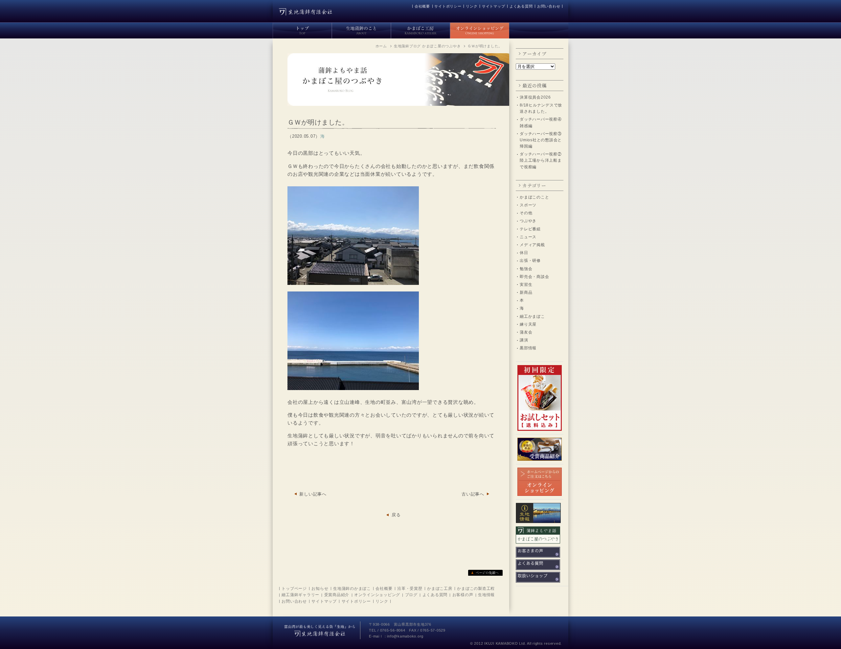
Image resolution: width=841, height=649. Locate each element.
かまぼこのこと (534, 197)
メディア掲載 (532, 245)
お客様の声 (462, 594)
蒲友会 (526, 332)
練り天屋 (528, 324)
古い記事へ (473, 494)
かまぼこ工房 (439, 588)
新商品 (526, 292)
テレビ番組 (530, 229)
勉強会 (526, 269)
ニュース (528, 237)
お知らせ (319, 588)
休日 (524, 252)
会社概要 (422, 6)
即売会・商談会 (534, 276)
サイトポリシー (447, 6)
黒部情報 (528, 348)
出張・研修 (530, 260)
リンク (471, 6)
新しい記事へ (313, 494)
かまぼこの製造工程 (476, 588)
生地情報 (486, 594)
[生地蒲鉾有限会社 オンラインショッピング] (479, 29)
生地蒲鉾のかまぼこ (352, 588)
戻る (396, 514)
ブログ (411, 594)
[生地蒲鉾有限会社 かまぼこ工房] (420, 29)
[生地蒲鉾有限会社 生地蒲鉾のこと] (361, 29)
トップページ (294, 588)
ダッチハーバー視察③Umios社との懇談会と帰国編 (541, 140)
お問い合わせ (548, 6)
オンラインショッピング (377, 594)
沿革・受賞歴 (409, 588)
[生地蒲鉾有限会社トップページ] (302, 29)
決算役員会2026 (535, 97)
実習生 (526, 284)
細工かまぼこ (532, 316)
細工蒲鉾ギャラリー (300, 594)
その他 (526, 213)
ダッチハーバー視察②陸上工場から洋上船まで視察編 (541, 160)
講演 (524, 340)
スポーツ (528, 205)
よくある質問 (521, 6)
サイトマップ (493, 6)
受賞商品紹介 (337, 594)
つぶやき (528, 221)
